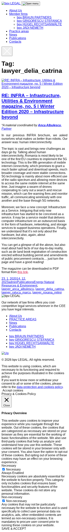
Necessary (13, 469)
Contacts (15, 41)
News (13, 34)
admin (12, 282)
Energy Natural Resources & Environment (28, 283)
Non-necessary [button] (12, 497)
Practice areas (19, 31)
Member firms (18, 14)
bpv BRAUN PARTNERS (34, 17)
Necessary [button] (9, 465)
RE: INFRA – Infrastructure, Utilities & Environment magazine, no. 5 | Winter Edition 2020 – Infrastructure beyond (33, 106)
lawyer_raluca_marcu (16, 292)
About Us (15, 10)
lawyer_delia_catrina (49, 289)
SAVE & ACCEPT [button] (14, 528)
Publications (17, 38)
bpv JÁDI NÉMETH (30, 27)
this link (22, 272)
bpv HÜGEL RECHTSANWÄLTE (39, 24)
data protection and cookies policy (40, 387)
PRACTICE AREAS (22, 319)
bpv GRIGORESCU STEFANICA (39, 20)
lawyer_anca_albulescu (18, 289)
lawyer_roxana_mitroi (47, 292)
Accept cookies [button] (12, 390)
